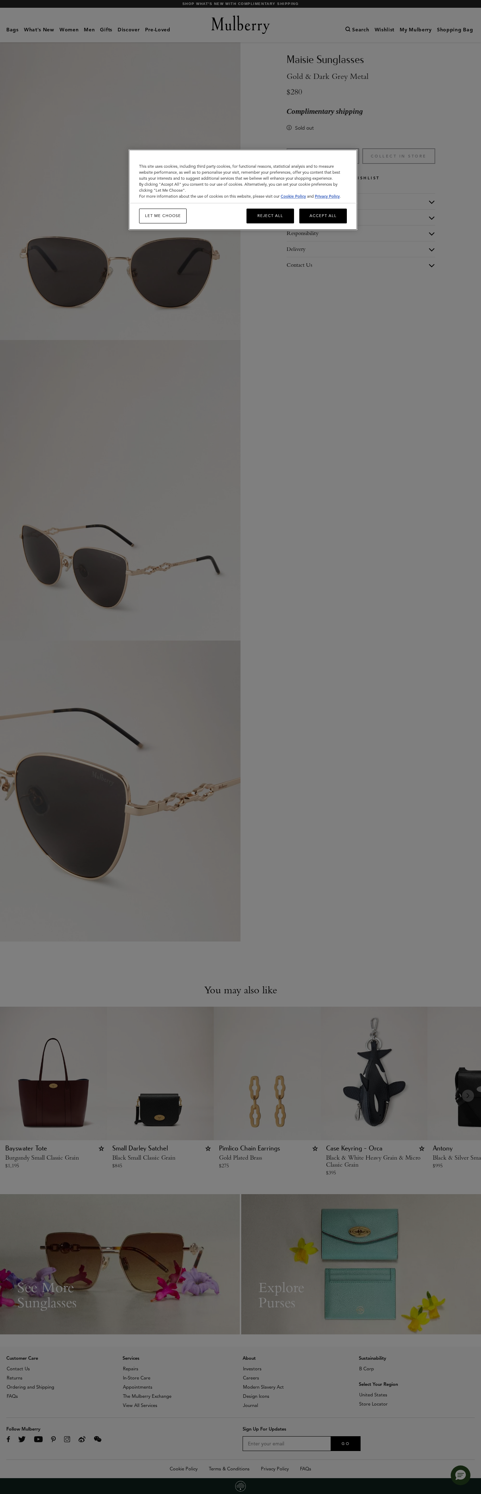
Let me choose (163, 215)
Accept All (323, 215)
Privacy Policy (327, 196)
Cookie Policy (293, 196)
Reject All (270, 215)
